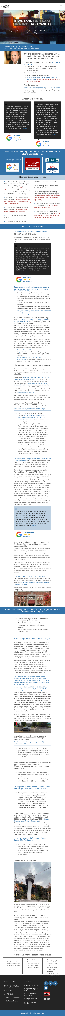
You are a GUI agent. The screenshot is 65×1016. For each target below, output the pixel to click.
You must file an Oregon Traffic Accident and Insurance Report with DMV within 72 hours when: (31, 418)
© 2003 (41, 1013)
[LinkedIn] (50, 983)
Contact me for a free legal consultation (31, 231)
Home (5, 48)
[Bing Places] (46, 988)
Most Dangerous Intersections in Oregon (32, 638)
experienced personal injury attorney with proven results (32, 320)
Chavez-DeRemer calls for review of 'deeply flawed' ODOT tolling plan (30, 839)
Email (57, 1)
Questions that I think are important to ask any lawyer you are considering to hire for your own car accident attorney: (31, 289)
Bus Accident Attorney (33, 985)
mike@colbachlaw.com (11, 1001)
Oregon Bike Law (31, 998)
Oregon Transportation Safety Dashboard (31, 820)
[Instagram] (45, 1000)
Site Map (36, 1013)
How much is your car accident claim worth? (30, 576)
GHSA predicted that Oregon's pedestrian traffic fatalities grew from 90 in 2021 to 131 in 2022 (32, 788)
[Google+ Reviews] (46, 983)
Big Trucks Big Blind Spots (31, 989)
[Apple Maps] (55, 983)
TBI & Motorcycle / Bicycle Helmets (30, 994)
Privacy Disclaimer (27, 1013)
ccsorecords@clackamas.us (25, 392)
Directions (8, 990)
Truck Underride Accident (30, 1002)
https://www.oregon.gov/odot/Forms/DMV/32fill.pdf (29, 409)
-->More (24, 128)
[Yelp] (52, 994)
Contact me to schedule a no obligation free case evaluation (42, 87)
